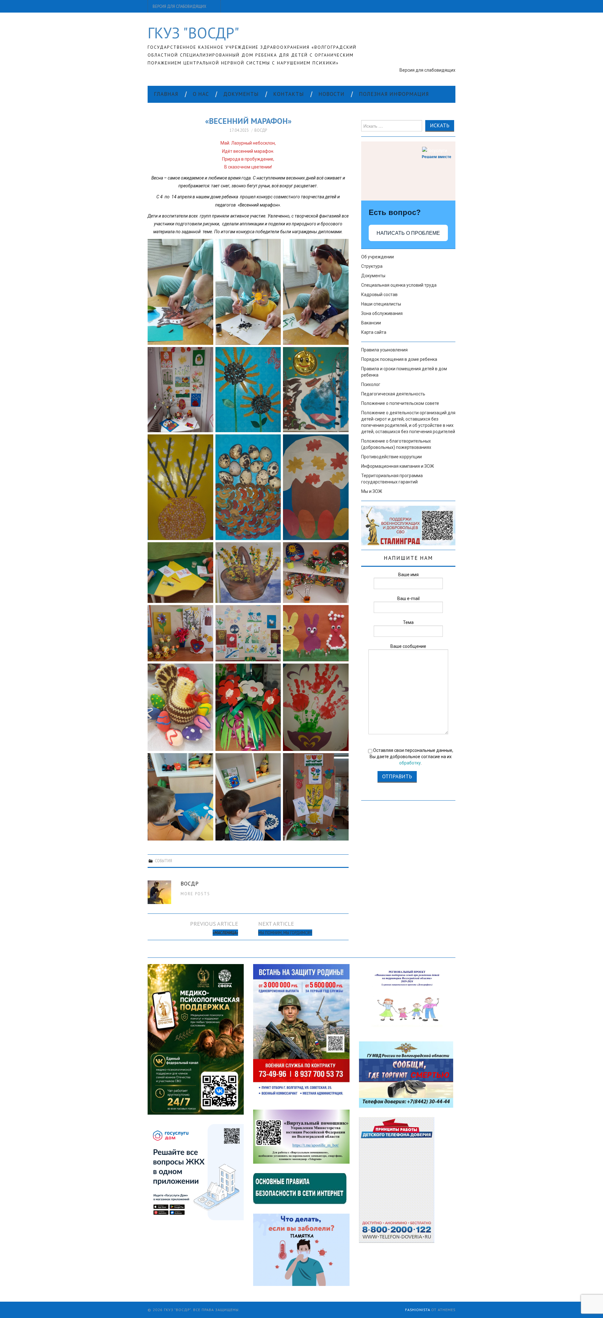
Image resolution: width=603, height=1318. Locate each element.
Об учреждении (377, 256)
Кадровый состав (379, 294)
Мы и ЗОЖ (371, 491)
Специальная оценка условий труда (399, 285)
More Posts (195, 893)
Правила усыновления (384, 349)
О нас (201, 94)
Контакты (288, 94)
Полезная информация (394, 94)
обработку (410, 762)
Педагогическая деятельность (393, 393)
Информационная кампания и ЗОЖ (397, 466)
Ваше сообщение (408, 646)
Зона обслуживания (382, 313)
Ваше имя (408, 574)
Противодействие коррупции (391, 456)
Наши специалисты (381, 303)
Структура (372, 266)
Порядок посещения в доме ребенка (399, 359)
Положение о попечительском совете (400, 403)
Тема (408, 622)
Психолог (370, 384)
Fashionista (417, 1309)
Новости (331, 94)
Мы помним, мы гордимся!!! (285, 932)
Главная (166, 94)
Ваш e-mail (408, 598)
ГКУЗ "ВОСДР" (193, 32)
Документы (241, 94)
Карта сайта (373, 332)
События (163, 860)
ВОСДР (260, 130)
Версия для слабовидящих (179, 6)
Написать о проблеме (408, 233)
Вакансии (371, 322)
